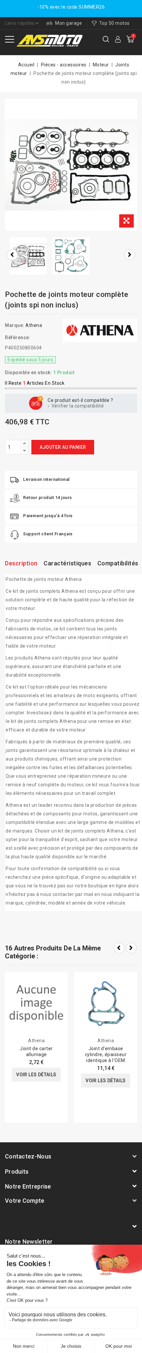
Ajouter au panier (63, 447)
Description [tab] (21, 563)
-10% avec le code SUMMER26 (71, 7)
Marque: (14, 325)
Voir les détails (36, 1074)
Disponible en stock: (28, 372)
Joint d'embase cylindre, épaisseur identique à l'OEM (106, 1054)
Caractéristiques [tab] (67, 563)
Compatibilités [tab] (117, 563)
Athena (33, 325)
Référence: (17, 337)
